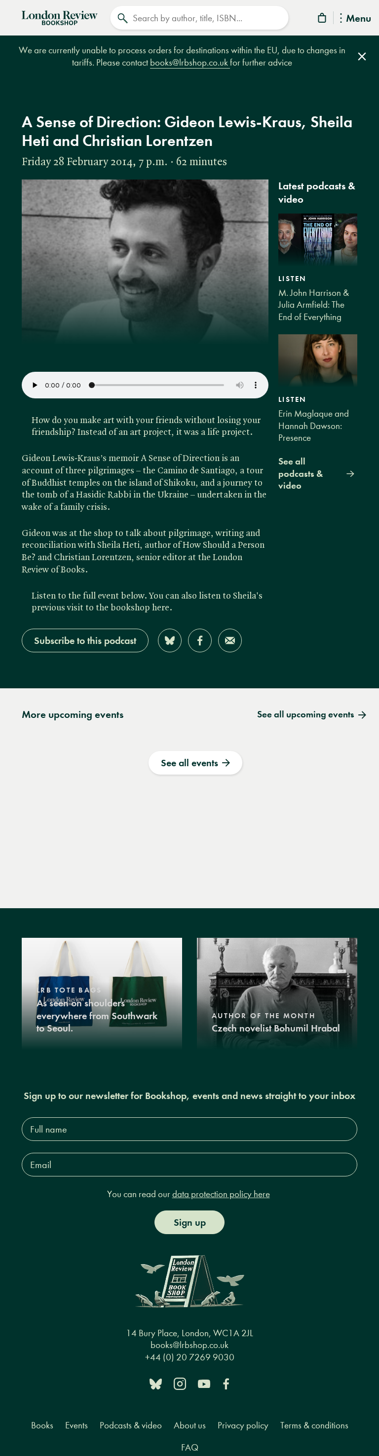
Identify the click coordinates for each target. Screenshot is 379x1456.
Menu (358, 19)
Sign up (190, 1222)
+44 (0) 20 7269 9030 (189, 1357)
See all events (189, 763)
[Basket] (322, 19)
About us (190, 1425)
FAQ (189, 1447)
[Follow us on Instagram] (180, 1383)
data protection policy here (221, 1194)
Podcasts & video (131, 1425)
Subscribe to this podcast (85, 640)
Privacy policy (243, 1425)
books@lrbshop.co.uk (190, 62)
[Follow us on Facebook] (226, 1383)
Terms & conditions (314, 1425)
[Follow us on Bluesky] (156, 1383)
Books (42, 1425)
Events (76, 1425)
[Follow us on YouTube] (204, 1383)
